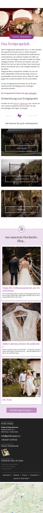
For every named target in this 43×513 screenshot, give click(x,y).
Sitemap (16, 475)
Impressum (6, 475)
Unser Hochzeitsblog (8, 467)
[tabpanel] (21, 22)
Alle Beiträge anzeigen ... (21, 410)
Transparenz (34, 475)
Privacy (24, 475)
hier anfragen (30, 93)
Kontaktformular (6, 469)
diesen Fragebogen (21, 103)
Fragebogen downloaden (9, 464)
